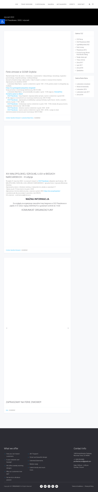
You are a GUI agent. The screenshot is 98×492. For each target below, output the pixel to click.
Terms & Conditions (77, 486)
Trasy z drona (81, 60)
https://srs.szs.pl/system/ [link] (52, 191)
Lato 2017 (80, 65)
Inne (7, 410)
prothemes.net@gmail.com (82, 461)
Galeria (51, 4)
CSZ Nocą (80, 39)
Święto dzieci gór (82, 57)
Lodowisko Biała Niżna (27, 118)
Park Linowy (80, 47)
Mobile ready (34, 464)
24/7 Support (34, 454)
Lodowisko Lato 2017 (83, 92)
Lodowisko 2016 (82, 89)
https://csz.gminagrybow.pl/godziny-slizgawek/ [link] (21, 88)
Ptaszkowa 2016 (82, 50)
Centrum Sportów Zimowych (13, 118)
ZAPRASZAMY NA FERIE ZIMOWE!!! (23, 402)
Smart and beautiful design (38, 457)
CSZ (16, 4)
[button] (2, 21)
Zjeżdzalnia (40, 4)
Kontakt (81, 4)
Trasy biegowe (27, 4)
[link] (12, 96)
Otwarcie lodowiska (83, 86)
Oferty (72, 4)
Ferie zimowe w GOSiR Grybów (21, 72)
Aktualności (62, 4)
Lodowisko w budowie (83, 84)
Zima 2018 (80, 68)
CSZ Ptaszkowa (10, 20)
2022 (20, 20)
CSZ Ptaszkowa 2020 (83, 42)
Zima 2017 (80, 62)
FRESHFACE (16, 486)
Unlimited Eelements (36, 460)
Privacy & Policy (89, 486)
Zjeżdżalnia (80, 70)
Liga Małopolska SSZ (83, 44)
